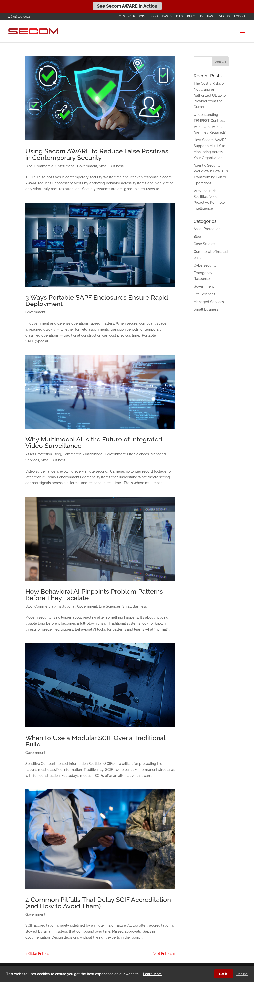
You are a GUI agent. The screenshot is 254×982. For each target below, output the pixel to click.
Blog (154, 16)
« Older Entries (37, 954)
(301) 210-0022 (20, 16)
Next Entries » (164, 954)
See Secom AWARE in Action (127, 6)
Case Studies (172, 16)
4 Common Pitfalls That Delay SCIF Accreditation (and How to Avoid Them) (98, 903)
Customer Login (132, 16)
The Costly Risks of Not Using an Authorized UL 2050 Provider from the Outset (210, 95)
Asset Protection (38, 454)
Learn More (152, 974)
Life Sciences (138, 454)
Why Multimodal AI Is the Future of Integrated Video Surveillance (93, 442)
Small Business (111, 166)
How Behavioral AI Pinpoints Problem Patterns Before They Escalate (94, 595)
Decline (242, 974)
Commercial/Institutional (54, 166)
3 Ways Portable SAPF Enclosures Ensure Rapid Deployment (96, 300)
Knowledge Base (201, 16)
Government (87, 166)
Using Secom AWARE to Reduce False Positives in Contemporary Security (96, 154)
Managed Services (209, 302)
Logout (240, 16)
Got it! (223, 974)
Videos (224, 16)
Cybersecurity (205, 265)
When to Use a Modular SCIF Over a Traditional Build (95, 741)
